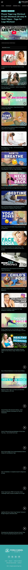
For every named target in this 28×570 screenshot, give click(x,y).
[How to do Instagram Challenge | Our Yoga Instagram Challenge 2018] (14, 300)
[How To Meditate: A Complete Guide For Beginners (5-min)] (14, 463)
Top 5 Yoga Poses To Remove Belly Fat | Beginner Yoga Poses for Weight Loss (13, 128)
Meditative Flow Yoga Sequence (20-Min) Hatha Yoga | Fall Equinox (12, 269)
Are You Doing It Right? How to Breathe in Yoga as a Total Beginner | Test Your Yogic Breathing (13, 168)
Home (2, 5)
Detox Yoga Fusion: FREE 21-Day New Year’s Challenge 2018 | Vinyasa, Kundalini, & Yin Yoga (12, 492)
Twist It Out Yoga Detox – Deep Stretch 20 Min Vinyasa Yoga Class (12, 107)
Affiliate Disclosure (11, 562)
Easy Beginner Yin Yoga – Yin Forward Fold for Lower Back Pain (12, 148)
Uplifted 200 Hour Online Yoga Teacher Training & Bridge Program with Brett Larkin (13, 512)
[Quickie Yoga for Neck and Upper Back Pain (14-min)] (14, 179)
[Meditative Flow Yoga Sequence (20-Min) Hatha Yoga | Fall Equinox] (14, 260)
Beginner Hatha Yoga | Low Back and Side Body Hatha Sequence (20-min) (12, 390)
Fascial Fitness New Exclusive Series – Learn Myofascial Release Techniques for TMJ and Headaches (12, 411)
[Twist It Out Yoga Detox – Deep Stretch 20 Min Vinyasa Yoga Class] (14, 98)
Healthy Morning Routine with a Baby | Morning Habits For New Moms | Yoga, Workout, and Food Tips (13, 351)
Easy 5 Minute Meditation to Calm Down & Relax (13, 371)
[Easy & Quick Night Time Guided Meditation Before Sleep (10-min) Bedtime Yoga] (14, 443)
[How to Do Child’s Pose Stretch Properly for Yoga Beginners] (14, 280)
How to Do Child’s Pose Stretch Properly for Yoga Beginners (13, 289)
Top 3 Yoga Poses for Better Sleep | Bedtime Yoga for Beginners (13, 227)
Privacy (10, 561)
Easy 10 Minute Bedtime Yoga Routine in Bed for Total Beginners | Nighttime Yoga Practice (13, 207)
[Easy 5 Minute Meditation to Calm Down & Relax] (14, 362)
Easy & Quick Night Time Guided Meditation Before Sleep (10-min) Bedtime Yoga (13, 452)
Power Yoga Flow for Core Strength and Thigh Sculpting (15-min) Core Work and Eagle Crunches (13, 329)
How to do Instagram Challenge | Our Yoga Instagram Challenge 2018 (11, 309)
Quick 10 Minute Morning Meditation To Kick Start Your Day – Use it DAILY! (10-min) (13, 432)
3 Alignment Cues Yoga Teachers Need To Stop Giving (12, 67)
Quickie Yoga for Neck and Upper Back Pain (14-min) (13, 188)
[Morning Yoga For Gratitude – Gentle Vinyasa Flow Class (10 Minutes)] (14, 78)
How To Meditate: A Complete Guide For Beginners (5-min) (13, 472)
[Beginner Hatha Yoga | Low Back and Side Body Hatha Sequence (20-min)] (14, 381)
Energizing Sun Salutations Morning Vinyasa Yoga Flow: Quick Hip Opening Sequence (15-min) (13, 533)
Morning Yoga (16, 5)
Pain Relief (8, 5)
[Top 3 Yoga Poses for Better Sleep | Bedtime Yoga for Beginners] (14, 218)
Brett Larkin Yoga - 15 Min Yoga (8, 43)
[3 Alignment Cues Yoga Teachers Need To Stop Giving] (14, 58)
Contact (20, 562)
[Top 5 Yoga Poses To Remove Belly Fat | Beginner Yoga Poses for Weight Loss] (14, 118)
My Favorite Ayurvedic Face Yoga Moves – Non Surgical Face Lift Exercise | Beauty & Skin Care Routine (12, 248)
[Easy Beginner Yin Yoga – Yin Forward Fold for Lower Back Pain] (14, 138)
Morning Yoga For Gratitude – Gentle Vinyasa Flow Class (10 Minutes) (13, 87)
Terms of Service (18, 561)
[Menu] (2, 2)
